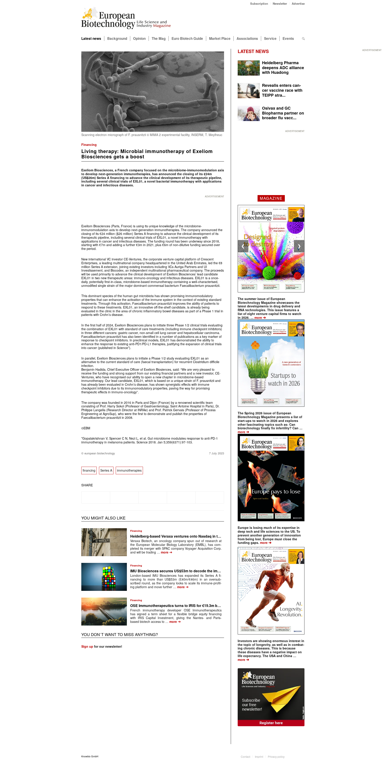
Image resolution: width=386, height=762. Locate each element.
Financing (89, 144)
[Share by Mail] (210, 497)
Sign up (87, 646)
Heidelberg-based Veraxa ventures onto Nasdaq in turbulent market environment (198, 536)
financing (89, 470)
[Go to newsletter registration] (271, 697)
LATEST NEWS (253, 51)
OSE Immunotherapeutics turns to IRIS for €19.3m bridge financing (186, 605)
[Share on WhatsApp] (153, 497)
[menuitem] (259, 3)
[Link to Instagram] (301, 756)
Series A (106, 470)
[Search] (303, 38)
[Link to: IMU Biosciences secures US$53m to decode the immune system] (104, 577)
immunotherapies (129, 470)
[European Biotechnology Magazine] (126, 19)
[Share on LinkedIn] (181, 497)
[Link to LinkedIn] (294, 756)
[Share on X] (124, 497)
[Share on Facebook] (96, 497)
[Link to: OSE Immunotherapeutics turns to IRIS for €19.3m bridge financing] (104, 612)
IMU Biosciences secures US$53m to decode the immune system (185, 570)
